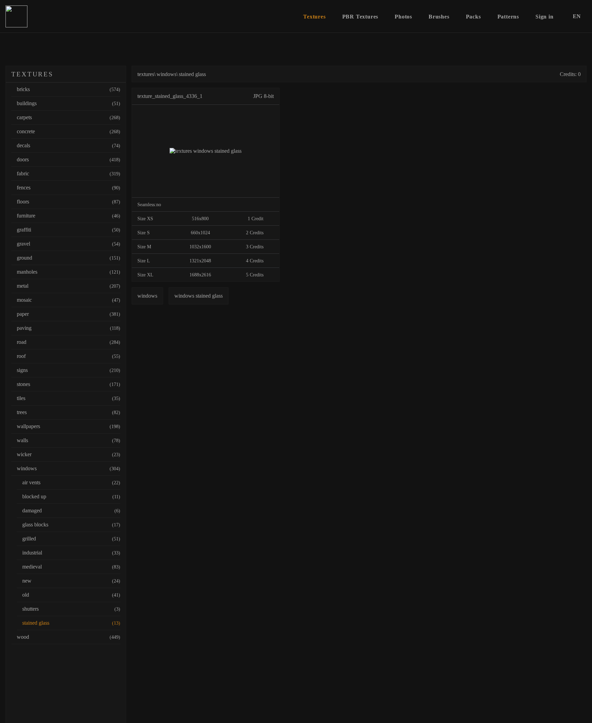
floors (68, 201)
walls (68, 440)
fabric (68, 173)
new (71, 581)
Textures (314, 17)
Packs (473, 17)
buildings (68, 103)
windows (68, 468)
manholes (68, 272)
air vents (71, 482)
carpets (68, 117)
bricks (68, 89)
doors (68, 159)
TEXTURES (32, 74)
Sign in (544, 17)
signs (68, 370)
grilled (71, 538)
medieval (71, 567)
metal (68, 286)
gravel (68, 244)
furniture (68, 216)
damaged (71, 510)
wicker (68, 454)
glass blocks (71, 524)
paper (68, 314)
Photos (403, 17)
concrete (68, 131)
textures (145, 74)
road (68, 342)
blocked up (71, 496)
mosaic (68, 300)
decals (68, 145)
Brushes (439, 17)
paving (68, 328)
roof (68, 356)
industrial (71, 553)
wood (68, 637)
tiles (68, 398)
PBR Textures (360, 17)
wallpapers (68, 426)
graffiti (68, 230)
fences (68, 187)
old (71, 595)
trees (68, 412)
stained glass (71, 623)
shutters (71, 609)
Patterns (508, 17)
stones (68, 384)
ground (68, 258)
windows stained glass (198, 296)
